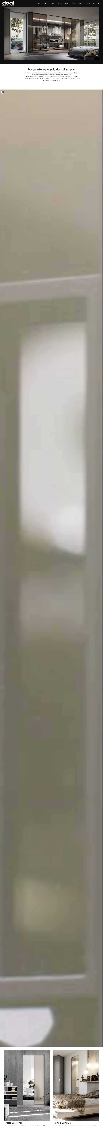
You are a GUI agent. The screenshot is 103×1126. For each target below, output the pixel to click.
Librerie (59, 3)
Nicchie (66, 3)
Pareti (52, 3)
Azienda (80, 3)
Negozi (88, 3)
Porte (39, 3)
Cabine (46, 3)
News (73, 3)
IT (98, 3)
